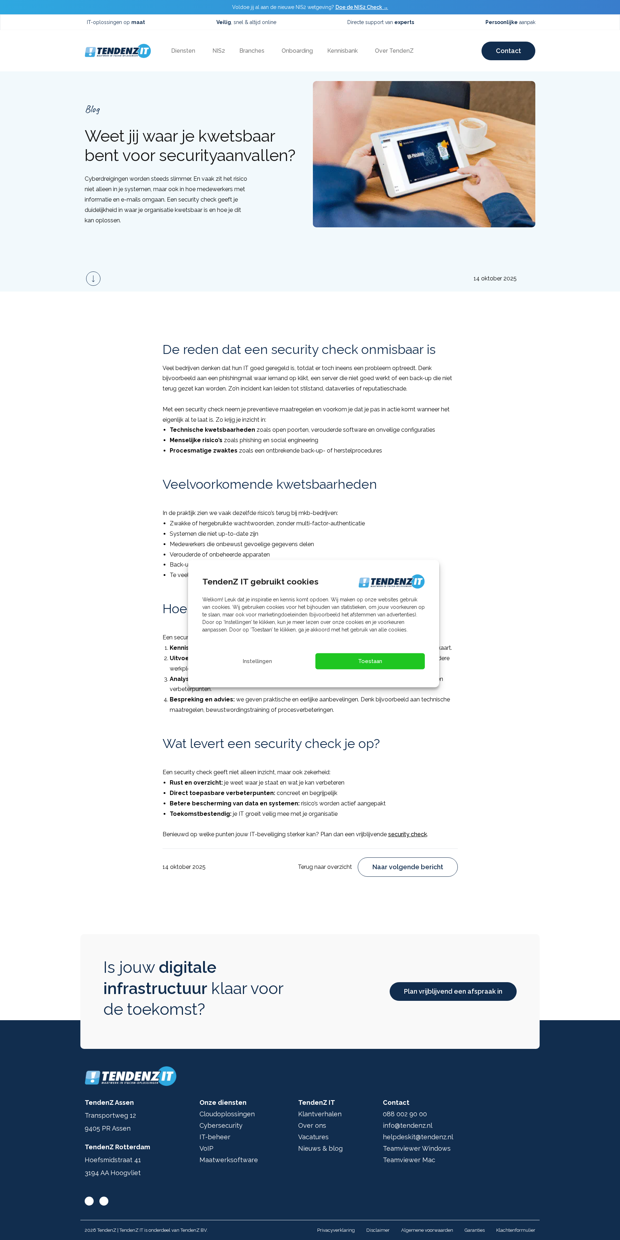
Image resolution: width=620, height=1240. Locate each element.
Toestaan (370, 661)
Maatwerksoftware (228, 1160)
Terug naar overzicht (325, 866)
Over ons (312, 1125)
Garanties (475, 1230)
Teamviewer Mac (409, 1160)
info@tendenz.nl (407, 1125)
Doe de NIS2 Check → (361, 7)
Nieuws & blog (320, 1148)
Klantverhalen (320, 1114)
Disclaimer (378, 1230)
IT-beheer (214, 1137)
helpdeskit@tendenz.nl (418, 1137)
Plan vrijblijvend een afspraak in (453, 991)
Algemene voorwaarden (427, 1230)
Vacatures (313, 1137)
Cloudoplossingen (227, 1114)
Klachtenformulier (515, 1230)
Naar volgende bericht (407, 867)
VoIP (206, 1148)
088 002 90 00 (405, 1114)
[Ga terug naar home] (118, 51)
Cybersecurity (221, 1125)
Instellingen (257, 661)
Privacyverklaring (336, 1230)
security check (407, 834)
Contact (508, 51)
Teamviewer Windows (417, 1148)
